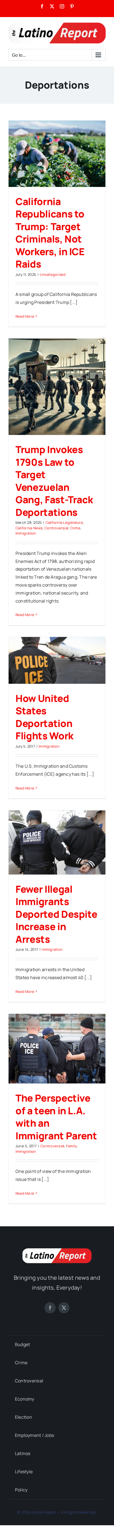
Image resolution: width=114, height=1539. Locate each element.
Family (71, 1145)
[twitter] (63, 1307)
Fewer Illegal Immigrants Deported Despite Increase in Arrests (56, 914)
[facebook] (50, 1307)
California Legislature (64, 522)
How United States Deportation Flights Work (44, 717)
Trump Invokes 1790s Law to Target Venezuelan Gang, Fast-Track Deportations (54, 481)
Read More (24, 316)
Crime (75, 527)
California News (29, 527)
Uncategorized (53, 274)
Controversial (56, 527)
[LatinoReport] (57, 1250)
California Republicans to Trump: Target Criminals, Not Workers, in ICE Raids (50, 233)
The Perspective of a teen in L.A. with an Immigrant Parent (56, 1116)
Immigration (25, 533)
